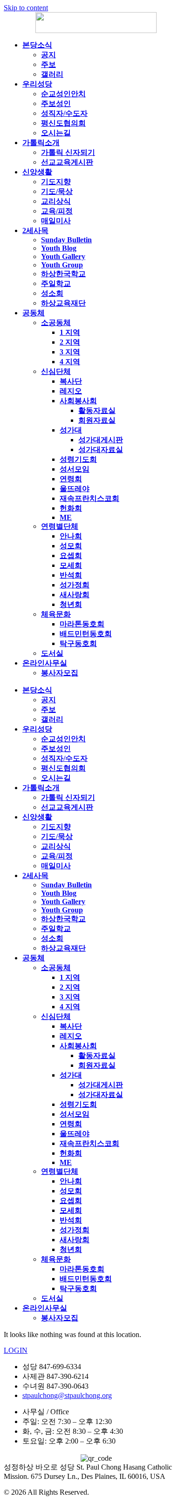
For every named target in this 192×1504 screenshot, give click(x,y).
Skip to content (26, 8)
